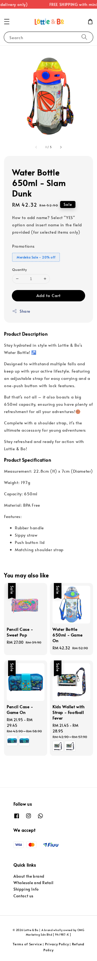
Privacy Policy (57, 944)
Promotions (23, 246)
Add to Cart (48, 295)
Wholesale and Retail (33, 882)
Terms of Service (27, 944)
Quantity (19, 269)
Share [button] (25, 311)
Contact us (23, 895)
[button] (7, 22)
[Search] (84, 37)
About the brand (28, 876)
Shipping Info (26, 889)
